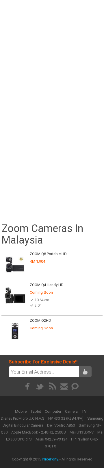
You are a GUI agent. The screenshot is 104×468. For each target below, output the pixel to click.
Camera (72, 411)
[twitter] (40, 386)
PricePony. (50, 459)
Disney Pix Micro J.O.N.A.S (22, 418)
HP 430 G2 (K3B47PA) (65, 418)
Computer (53, 411)
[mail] (64, 386)
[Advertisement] (52, 54)
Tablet (36, 411)
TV (83, 411)
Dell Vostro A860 (61, 425)
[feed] (53, 386)
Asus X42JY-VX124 (51, 439)
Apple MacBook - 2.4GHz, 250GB (38, 432)
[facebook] (27, 386)
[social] (75, 386)
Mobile (21, 411)
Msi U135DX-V (82, 432)
